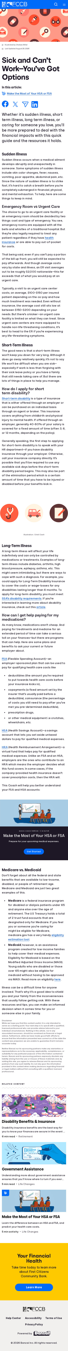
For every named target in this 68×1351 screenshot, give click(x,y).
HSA (5, 749)
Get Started (34, 869)
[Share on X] (15, 104)
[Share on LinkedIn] (34, 104)
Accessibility (33, 1336)
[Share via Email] (25, 104)
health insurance (14, 252)
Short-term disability (17, 408)
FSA (4, 677)
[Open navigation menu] (64, 4)
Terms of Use (53, 1336)
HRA (5, 765)
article (27, 625)
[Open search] (56, 4)
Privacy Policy (34, 1342)
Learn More (34, 1305)
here (60, 998)
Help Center (14, 1336)
